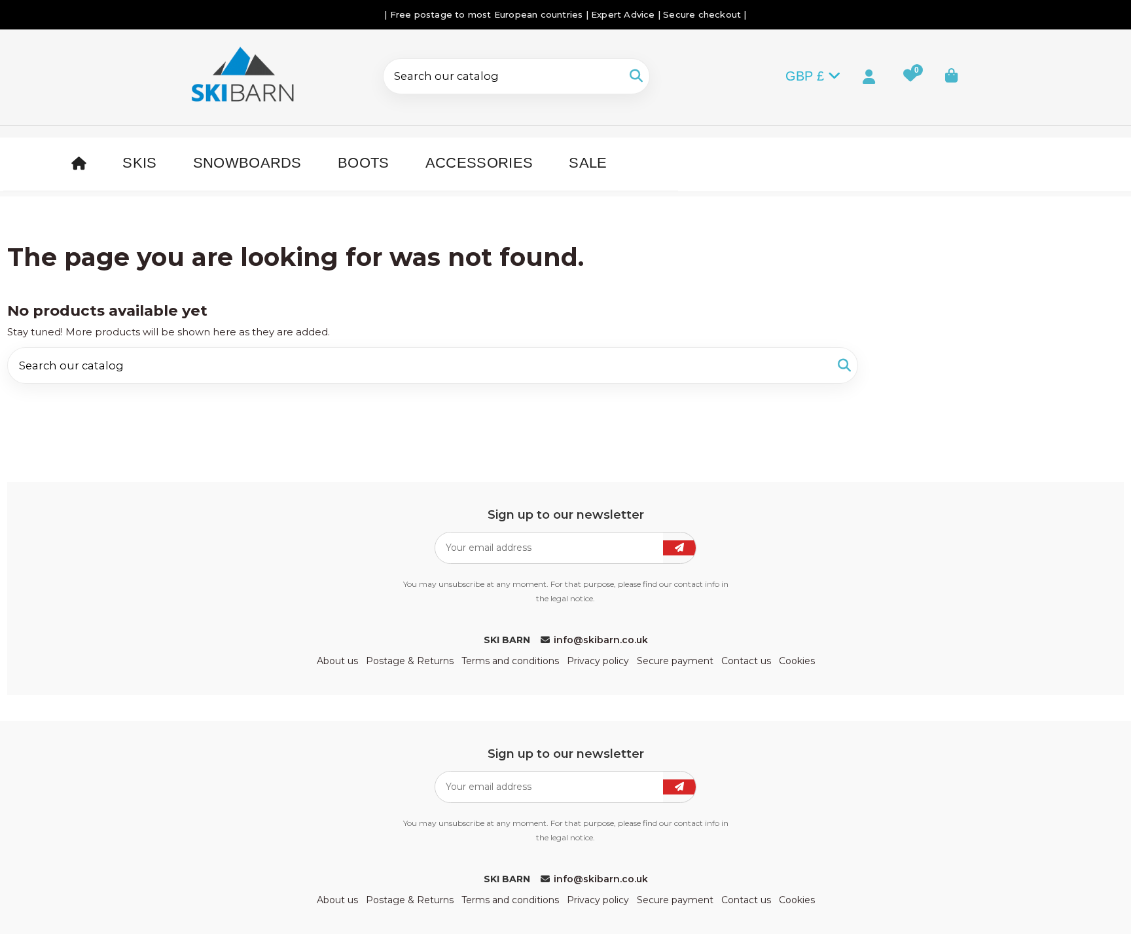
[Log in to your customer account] (857, 75)
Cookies (797, 661)
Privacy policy (598, 661)
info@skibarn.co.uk (601, 640)
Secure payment (675, 661)
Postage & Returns (410, 661)
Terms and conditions (510, 661)
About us (337, 661)
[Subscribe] (679, 547)
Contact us (746, 661)
